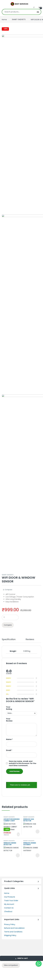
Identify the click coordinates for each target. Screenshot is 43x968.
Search (38, 12)
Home (4, 19)
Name (9, 739)
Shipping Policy (10, 935)
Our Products (9, 897)
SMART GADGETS (18, 19)
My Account (9, 904)
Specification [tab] (9, 639)
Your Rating (9, 708)
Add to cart (22, 958)
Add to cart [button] (18, 834)
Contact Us (8, 908)
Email (9, 750)
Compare (8, 590)
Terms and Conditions (13, 932)
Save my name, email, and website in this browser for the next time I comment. (22, 763)
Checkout (8, 911)
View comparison (11, 965)
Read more (37, 832)
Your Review (9, 720)
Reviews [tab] (30, 639)
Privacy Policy (9, 924)
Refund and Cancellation (14, 928)
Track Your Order (11, 900)
